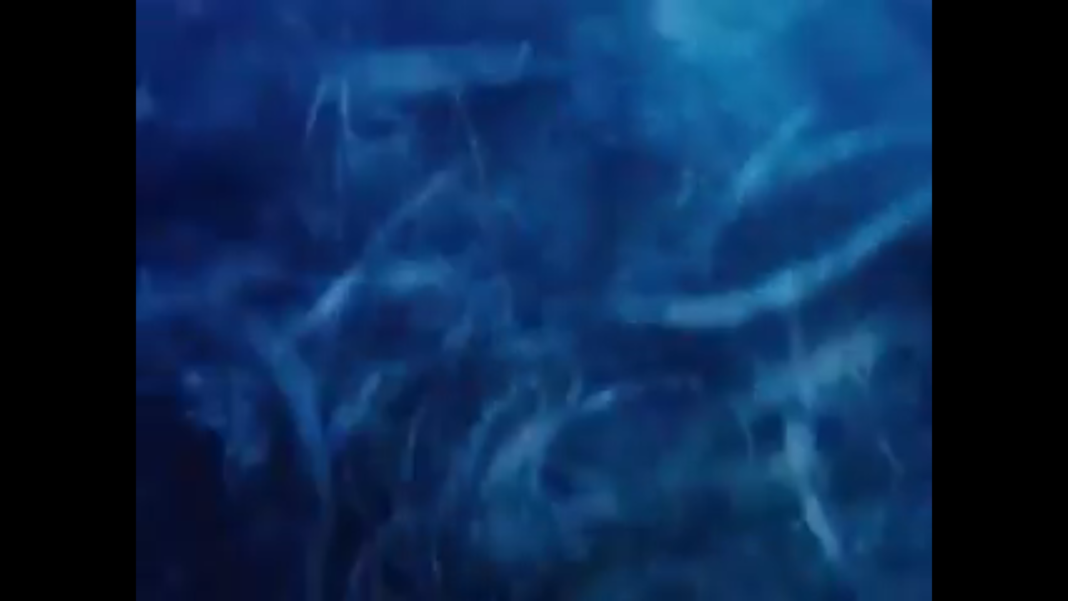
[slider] (511, 595)
